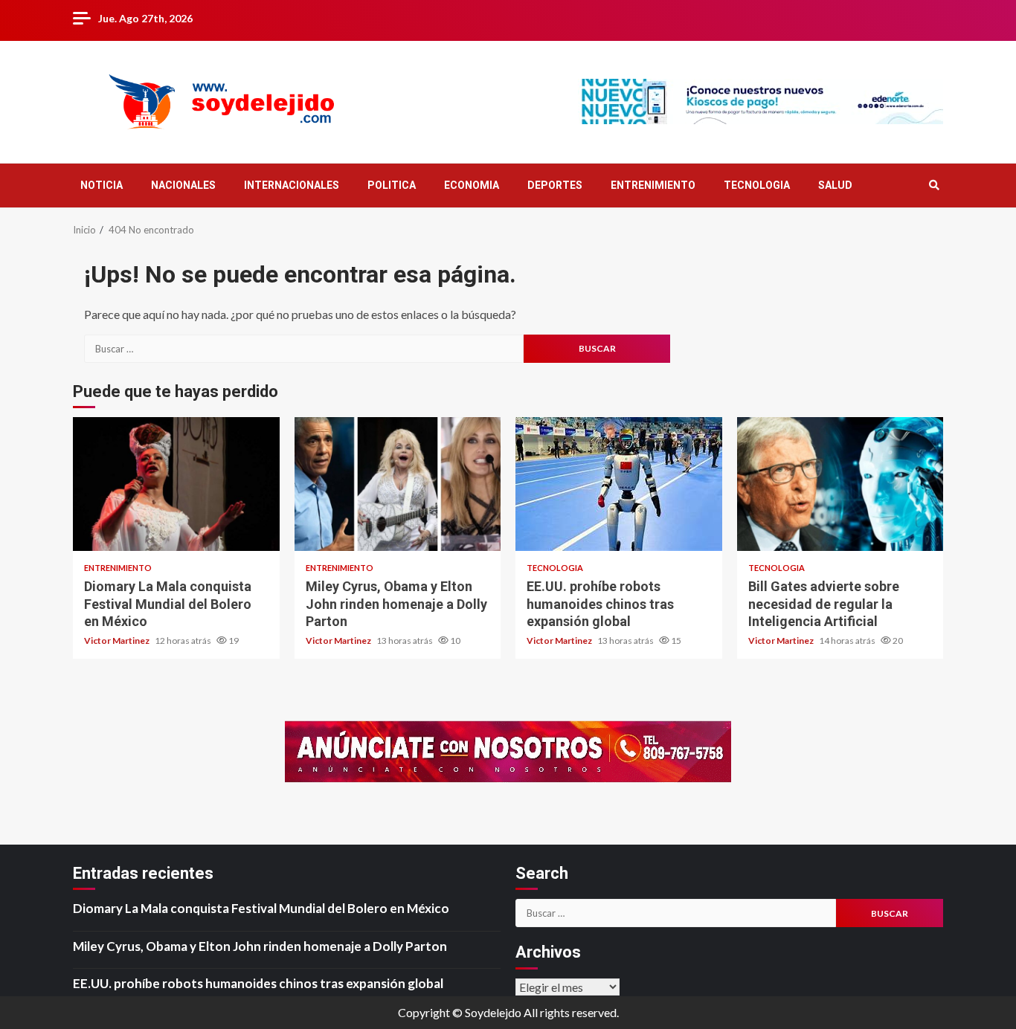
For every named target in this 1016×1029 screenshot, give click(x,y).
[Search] (934, 185)
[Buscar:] (304, 349)
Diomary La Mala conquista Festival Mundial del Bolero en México (176, 484)
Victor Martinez (117, 640)
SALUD (835, 185)
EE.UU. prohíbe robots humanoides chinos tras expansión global (618, 484)
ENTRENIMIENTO (653, 185)
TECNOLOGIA (757, 185)
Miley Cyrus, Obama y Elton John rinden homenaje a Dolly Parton (398, 484)
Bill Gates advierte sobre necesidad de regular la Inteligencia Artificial (840, 484)
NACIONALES (183, 185)
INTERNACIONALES (291, 185)
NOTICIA (101, 185)
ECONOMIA (471, 185)
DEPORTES (554, 185)
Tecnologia (555, 568)
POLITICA (391, 185)
